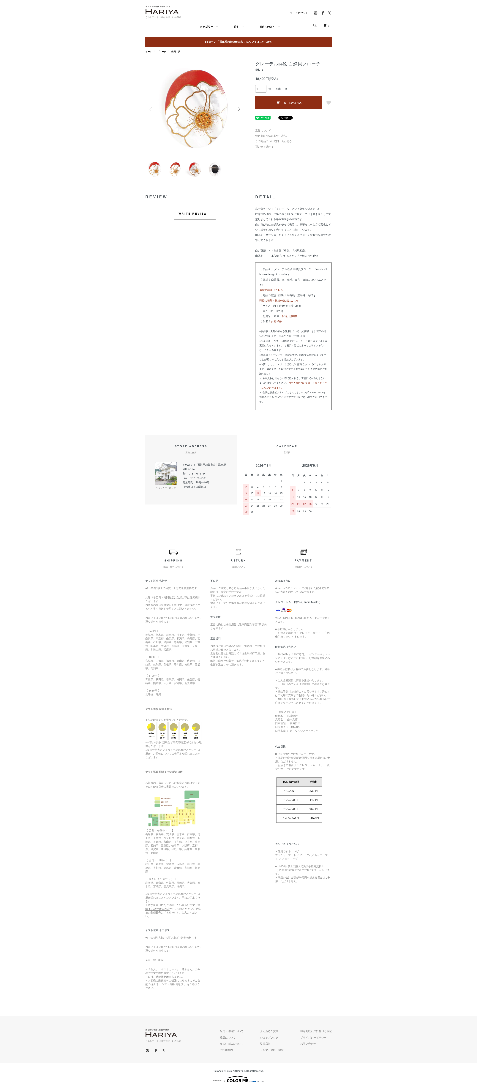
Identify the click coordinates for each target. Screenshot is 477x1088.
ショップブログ (269, 1037)
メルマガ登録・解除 (272, 1050)
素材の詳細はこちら (271, 290)
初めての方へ (267, 26)
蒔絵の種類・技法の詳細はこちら (278, 300)
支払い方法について (231, 1043)
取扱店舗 (265, 1043)
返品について (263, 130)
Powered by (219, 1080)
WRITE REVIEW (193, 213)
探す (236, 26)
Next (238, 109)
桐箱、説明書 (289, 316)
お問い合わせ (308, 1043)
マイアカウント (299, 13)
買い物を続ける (264, 146)
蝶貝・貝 (175, 51)
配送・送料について (231, 1031)
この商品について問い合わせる (273, 141)
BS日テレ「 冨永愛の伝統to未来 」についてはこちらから (238, 41)
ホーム (148, 51)
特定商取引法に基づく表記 (271, 135)
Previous (151, 109)
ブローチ (161, 51)
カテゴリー (206, 26)
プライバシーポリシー (313, 1037)
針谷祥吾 (276, 321)
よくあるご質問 (269, 1031)
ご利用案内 (226, 1050)
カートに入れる (292, 103)
